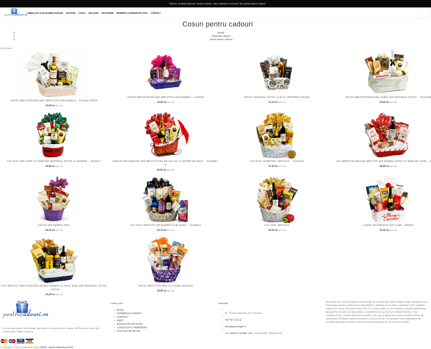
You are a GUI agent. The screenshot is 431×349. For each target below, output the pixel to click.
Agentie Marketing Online (60, 347)
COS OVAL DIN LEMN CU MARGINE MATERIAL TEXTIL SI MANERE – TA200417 (54, 161)
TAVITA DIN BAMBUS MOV (54, 225)
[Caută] (426, 13)
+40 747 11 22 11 (233, 320)
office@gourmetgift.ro (235, 326)
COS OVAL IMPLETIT (277, 225)
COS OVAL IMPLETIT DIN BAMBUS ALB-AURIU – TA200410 (165, 225)
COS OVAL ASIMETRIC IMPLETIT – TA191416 (277, 161)
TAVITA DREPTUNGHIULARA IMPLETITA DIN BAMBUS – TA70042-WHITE (54, 100)
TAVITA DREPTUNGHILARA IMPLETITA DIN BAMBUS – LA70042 (165, 97)
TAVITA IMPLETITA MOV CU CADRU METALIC (165, 286)
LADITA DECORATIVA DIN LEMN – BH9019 (388, 225)
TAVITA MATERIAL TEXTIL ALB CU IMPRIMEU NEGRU (277, 97)
